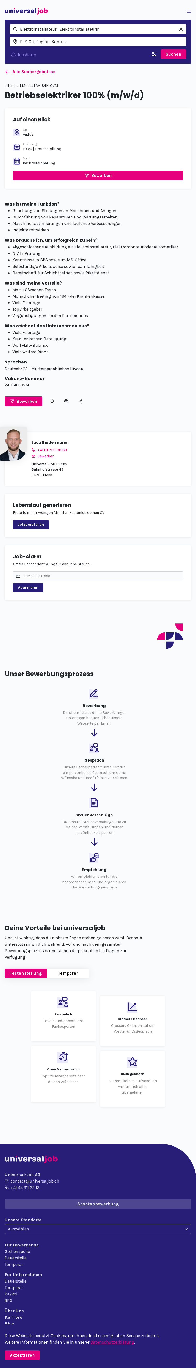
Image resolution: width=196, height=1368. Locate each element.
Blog (9, 1323)
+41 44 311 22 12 (25, 1187)
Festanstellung (26, 973)
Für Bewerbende (22, 1245)
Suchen (173, 54)
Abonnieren (28, 587)
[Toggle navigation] (189, 11)
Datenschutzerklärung (112, 1342)
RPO (8, 1300)
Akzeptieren (22, 1355)
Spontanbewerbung (98, 1203)
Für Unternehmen (23, 1274)
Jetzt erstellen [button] (31, 524)
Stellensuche (17, 1251)
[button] (98, 175)
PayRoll (12, 1294)
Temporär (68, 973)
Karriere (13, 1317)
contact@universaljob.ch (35, 1181)
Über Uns (14, 1310)
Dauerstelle (16, 1258)
